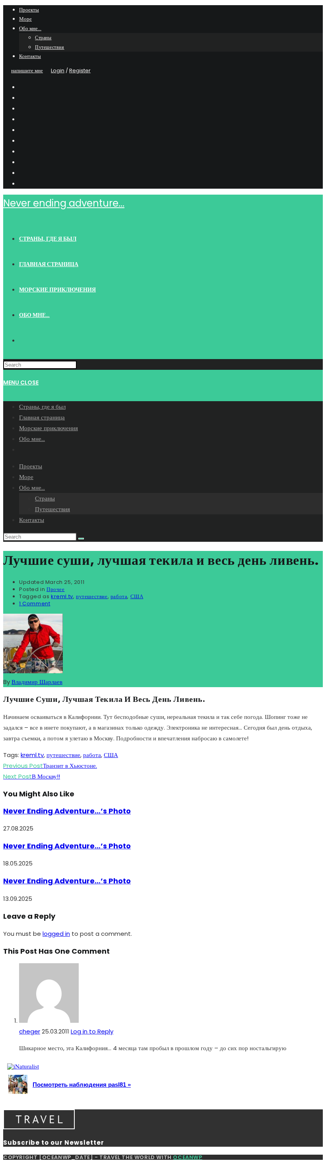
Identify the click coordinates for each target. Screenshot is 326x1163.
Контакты (30, 56)
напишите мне (27, 70)
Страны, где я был (42, 406)
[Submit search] (81, 538)
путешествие (92, 596)
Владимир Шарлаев (37, 682)
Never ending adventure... (63, 203)
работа (119, 596)
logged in (56, 933)
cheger (29, 1031)
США (137, 596)
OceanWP (187, 1157)
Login (57, 70)
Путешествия (49, 47)
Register (80, 70)
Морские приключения (48, 428)
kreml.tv (62, 596)
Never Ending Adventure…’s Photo (67, 811)
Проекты (29, 10)
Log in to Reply (92, 1031)
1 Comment (34, 603)
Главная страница (42, 417)
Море (25, 19)
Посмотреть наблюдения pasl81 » (82, 1084)
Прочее (56, 589)
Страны (43, 37)
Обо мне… (30, 28)
